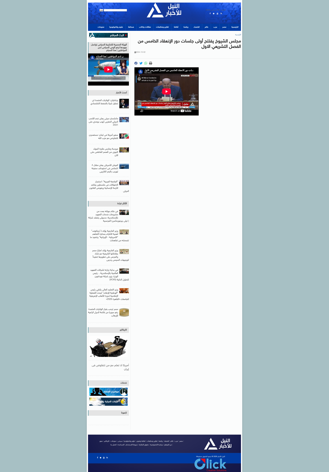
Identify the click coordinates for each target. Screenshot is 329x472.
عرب (215, 27)
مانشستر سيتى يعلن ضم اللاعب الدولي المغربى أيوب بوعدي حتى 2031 (103, 122)
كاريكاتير (123, 329)
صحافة (131, 27)
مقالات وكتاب (145, 27)
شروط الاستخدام (132, 445)
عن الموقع (168, 445)
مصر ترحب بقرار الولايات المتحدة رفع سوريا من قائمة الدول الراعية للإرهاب (103, 312)
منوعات (101, 27)
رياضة (186, 27)
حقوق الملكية (144, 445)
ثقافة (176, 27)
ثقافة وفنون (140, 441)
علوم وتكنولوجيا (116, 27)
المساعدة (121, 445)
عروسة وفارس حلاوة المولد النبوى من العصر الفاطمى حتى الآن (104, 152)
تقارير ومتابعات (162, 27)
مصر (224, 27)
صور (101, 441)
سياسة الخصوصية (156, 445)
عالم (206, 27)
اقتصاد (197, 27)
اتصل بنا (113, 445)
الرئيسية (234, 27)
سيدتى (120, 441)
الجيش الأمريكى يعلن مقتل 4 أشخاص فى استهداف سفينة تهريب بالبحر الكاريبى (105, 168)
